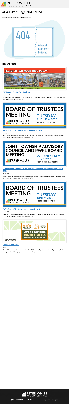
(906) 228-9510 (17, 400)
